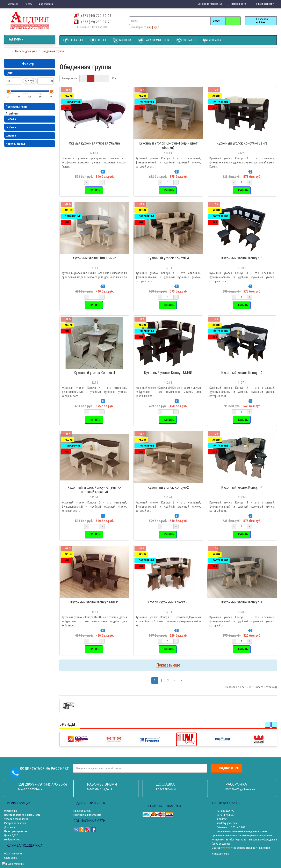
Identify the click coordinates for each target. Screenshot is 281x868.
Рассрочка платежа (15, 823)
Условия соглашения (16, 819)
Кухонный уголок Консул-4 (168, 258)
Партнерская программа (87, 814)
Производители (82, 810)
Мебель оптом (12, 839)
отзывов (250, 847)
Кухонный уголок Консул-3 (241, 258)
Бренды (101, 40)
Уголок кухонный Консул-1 (168, 602)
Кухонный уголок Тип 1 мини (94, 258)
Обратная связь (13, 853)
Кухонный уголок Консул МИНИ (168, 372)
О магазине (10, 810)
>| (181, 680)
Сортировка (68, 78)
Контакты (189, 40)
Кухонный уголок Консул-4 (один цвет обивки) (168, 145)
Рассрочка (124, 40)
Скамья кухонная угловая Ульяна (94, 143)
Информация (45, 4)
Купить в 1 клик (96, 137)
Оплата (28, 4)
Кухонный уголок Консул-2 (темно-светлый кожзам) (94, 489)
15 (113, 78)
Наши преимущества (157, 40)
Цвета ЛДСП (76, 40)
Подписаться (229, 768)
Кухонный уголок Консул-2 (241, 372)
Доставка (12, 4)
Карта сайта (10, 857)
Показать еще (168, 665)
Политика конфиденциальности (22, 814)
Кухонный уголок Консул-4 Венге (242, 143)
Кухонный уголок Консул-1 (241, 602)
